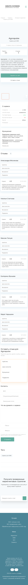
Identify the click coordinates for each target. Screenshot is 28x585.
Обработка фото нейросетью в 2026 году (14, 526)
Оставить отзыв (15, 80)
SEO (14, 540)
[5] (13, 364)
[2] (6, 364)
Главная (3, 17)
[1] (3, 364)
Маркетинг (14, 535)
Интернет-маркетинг (20, 17)
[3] (8, 364)
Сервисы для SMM (8, 19)
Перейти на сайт (15, 75)
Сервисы (10, 17)
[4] (11, 364)
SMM (14, 538)
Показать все (5, 145)
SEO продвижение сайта (14, 524)
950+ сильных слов (14, 522)
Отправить (7, 439)
